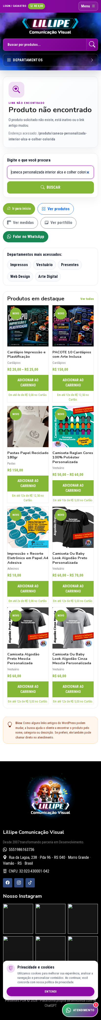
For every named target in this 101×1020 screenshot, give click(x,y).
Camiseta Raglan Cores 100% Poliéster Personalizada (72, 457)
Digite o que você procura (28, 160)
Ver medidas (23, 222)
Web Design (20, 276)
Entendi (50, 991)
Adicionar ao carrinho (27, 382)
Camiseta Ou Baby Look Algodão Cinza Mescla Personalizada (71, 659)
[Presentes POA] (50, 26)
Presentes (70, 264)
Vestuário (44, 264)
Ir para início (21, 208)
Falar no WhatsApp (28, 236)
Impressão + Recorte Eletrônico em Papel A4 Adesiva (27, 558)
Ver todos (87, 299)
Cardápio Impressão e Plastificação (26, 354)
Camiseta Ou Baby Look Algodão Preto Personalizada (69, 558)
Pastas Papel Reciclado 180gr (28, 455)
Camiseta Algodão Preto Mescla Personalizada (23, 659)
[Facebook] (7, 882)
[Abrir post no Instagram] (18, 919)
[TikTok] (30, 882)
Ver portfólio (61, 222)
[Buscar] (92, 44)
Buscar (53, 187)
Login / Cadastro (14, 6)
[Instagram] (19, 882)
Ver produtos (58, 209)
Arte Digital (48, 276)
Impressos (19, 264)
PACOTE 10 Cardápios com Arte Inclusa (71, 354)
